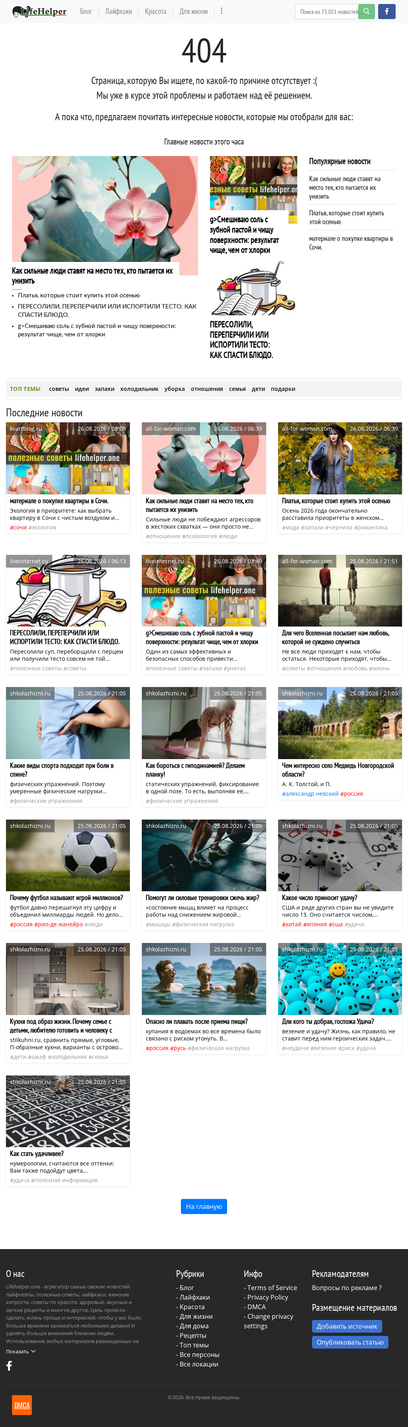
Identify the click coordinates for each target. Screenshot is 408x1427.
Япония (317, 924)
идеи (82, 388)
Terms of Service (272, 1287)
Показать (17, 1351)
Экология (44, 527)
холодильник (139, 388)
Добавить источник (347, 1326)
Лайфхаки (118, 11)
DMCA (256, 1306)
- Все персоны (198, 1354)
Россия (353, 793)
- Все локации (197, 1364)
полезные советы (38, 668)
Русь (180, 1048)
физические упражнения (48, 800)
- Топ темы (192, 1345)
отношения (207, 388)
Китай (294, 924)
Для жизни (194, 11)
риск (348, 1048)
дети (258, 388)
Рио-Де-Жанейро (60, 924)
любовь (357, 668)
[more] (221, 11)
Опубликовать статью (350, 1342)
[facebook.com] (9, 1367)
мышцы (160, 924)
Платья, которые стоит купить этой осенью (79, 296)
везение (325, 1048)
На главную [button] (204, 1206)
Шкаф (38, 1056)
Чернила (341, 527)
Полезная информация (66, 1180)
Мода (292, 527)
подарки (283, 388)
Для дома (194, 1326)
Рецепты (193, 1335)
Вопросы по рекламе (344, 1287)
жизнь (381, 668)
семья (237, 388)
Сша (337, 924)
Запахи (314, 527)
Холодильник (69, 1056)
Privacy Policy (267, 1297)
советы (59, 388)
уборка (175, 388)
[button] (387, 11)
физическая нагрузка (205, 924)
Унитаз (236, 668)
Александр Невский (312, 793)
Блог (86, 11)
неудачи (297, 1048)
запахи (104, 388)
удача (356, 924)
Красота (156, 11)
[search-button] (366, 11)
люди (229, 536)
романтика (373, 527)
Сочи (20, 527)
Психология (201, 536)
